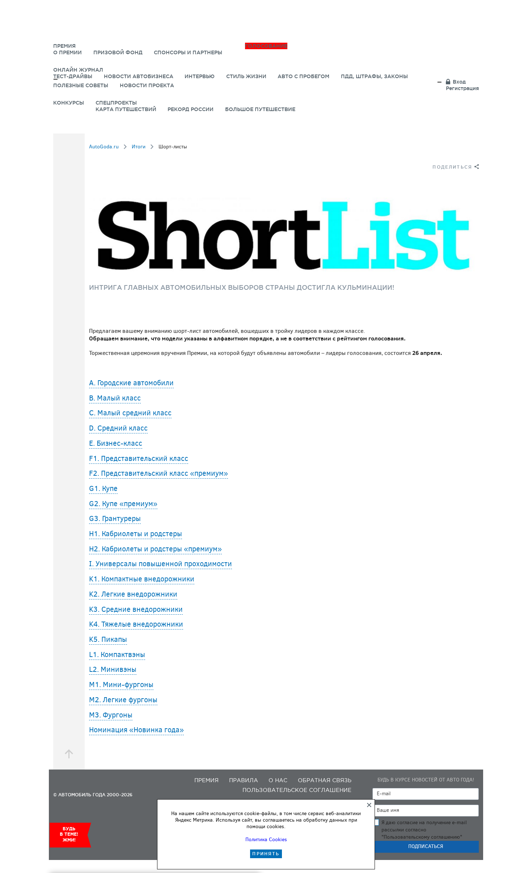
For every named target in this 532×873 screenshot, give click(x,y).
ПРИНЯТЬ (265, 853)
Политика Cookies (266, 839)
